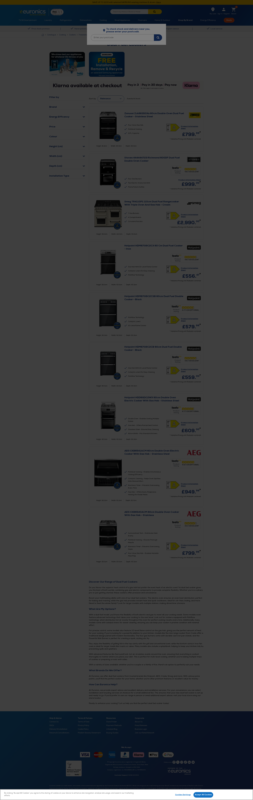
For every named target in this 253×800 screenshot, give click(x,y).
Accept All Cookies (203, 795)
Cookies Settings (183, 795)
